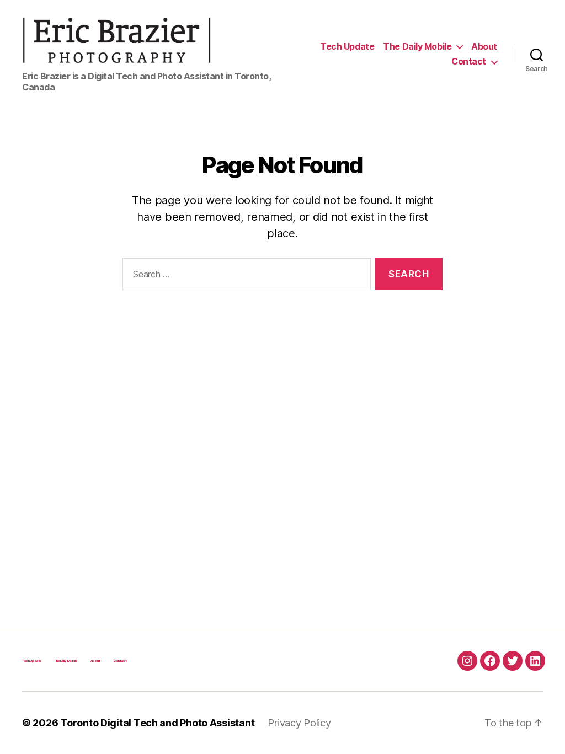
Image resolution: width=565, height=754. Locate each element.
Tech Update (347, 46)
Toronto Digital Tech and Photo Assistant (157, 723)
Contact (468, 61)
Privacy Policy (299, 723)
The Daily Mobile (417, 46)
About (484, 46)
